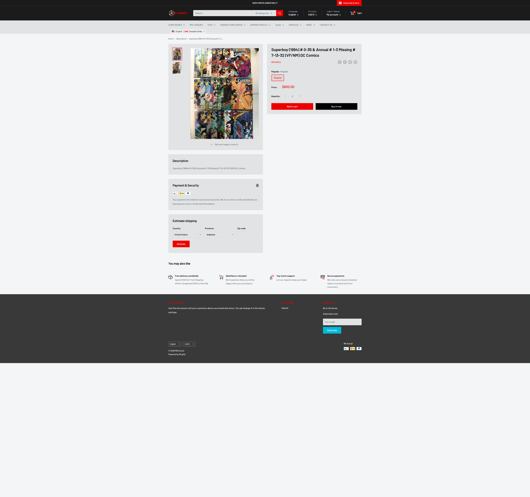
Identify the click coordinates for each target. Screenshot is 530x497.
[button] (188, 31)
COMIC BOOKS (175, 24)
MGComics (276, 62)
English (173, 344)
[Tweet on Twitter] (350, 62)
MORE (309, 24)
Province (209, 228)
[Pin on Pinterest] (345, 62)
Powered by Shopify (177, 354)
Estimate (181, 244)
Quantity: (275, 96)
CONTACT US (326, 24)
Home (170, 39)
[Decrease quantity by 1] (285, 96)
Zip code (241, 228)
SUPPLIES (293, 24)
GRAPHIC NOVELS (258, 24)
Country (177, 228)
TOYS (209, 24)
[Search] (279, 13)
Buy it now (336, 106)
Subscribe (332, 330)
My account (333, 14)
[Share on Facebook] (340, 62)
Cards (278, 24)
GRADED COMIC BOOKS (231, 24)
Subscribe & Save (351, 3)
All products (181, 39)
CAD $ (187, 344)
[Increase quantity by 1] (300, 96)
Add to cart (292, 106)
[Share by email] (355, 62)
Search (285, 308)
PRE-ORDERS (196, 24)
